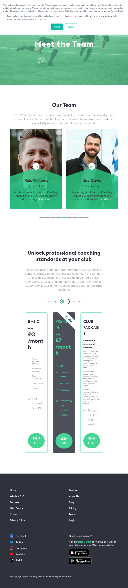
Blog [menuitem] (71, 502)
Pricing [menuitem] (72, 508)
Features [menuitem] (73, 490)
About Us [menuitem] (74, 496)
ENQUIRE (91, 440)
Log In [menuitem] (72, 520)
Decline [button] (71, 26)
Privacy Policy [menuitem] (17, 520)
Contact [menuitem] (14, 514)
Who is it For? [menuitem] (17, 496)
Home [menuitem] (13, 490)
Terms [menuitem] (72, 514)
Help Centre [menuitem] (16, 508)
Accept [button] (57, 26)
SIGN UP (36, 440)
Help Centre (84, 541)
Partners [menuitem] (14, 502)
